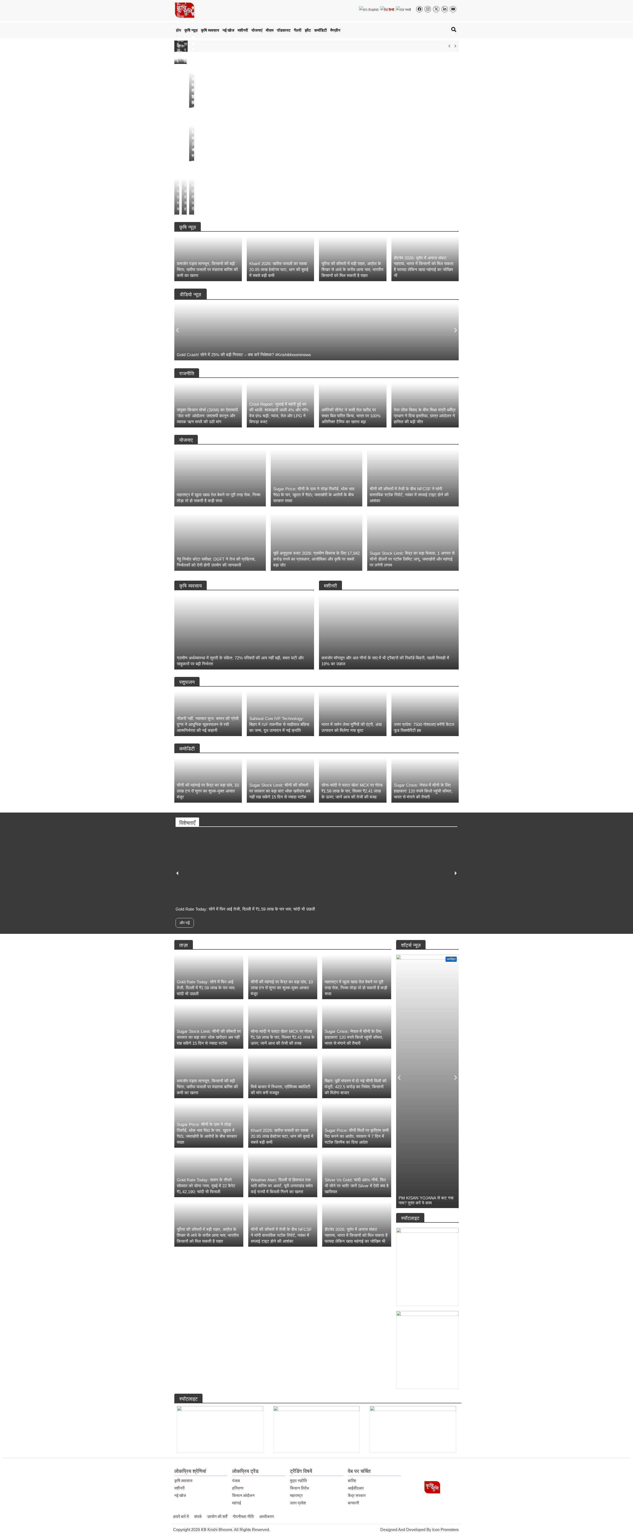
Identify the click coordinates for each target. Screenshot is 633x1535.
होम (178, 30)
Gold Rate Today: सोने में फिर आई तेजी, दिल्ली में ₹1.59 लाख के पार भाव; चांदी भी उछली (260, 46)
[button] (177, 330)
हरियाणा (238, 1488)
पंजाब (236, 1481)
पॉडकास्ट (284, 30)
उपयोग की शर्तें (217, 1516)
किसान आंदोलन (243, 1495)
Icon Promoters (445, 1530)
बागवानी (353, 1503)
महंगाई (236, 1503)
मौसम (269, 30)
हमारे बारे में (181, 1516)
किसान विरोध (299, 1488)
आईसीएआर (356, 1488)
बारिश (352, 1481)
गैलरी (297, 30)
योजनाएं (256, 30)
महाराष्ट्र (296, 1495)
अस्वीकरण (266, 1516)
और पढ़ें (185, 923)
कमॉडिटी (320, 30)
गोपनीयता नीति (243, 1516)
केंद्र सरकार (357, 1495)
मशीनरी (243, 30)
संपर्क (198, 1516)
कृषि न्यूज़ (191, 30)
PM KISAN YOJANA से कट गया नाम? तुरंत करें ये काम (426, 1200)
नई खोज (228, 30)
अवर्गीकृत (451, 959)
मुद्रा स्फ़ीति (298, 1481)
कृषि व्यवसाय (210, 30)
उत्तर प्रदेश (298, 1503)
